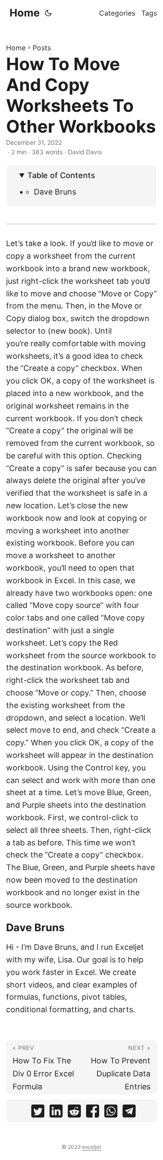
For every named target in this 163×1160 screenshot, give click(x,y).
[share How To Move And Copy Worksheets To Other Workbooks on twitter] (37, 1113)
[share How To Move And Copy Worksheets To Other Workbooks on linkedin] (56, 1113)
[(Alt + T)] (48, 13)
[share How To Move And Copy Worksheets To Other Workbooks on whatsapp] (110, 1113)
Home (25, 12)
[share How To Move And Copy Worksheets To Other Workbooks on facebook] (92, 1113)
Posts (42, 47)
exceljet (91, 1147)
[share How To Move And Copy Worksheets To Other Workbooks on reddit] (74, 1113)
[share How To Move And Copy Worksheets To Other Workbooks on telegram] (129, 1113)
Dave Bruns (55, 191)
